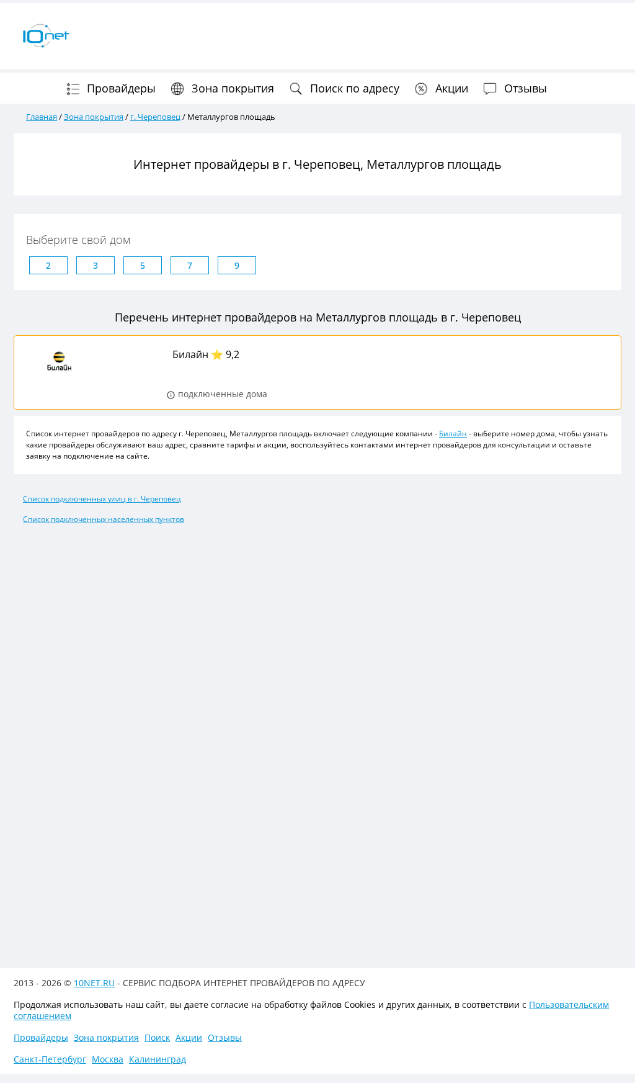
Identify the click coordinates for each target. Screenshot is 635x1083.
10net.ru (94, 983)
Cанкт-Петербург (50, 1059)
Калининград (157, 1059)
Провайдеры (120, 88)
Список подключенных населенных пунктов (103, 519)
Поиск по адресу (353, 88)
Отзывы (524, 88)
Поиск (157, 1037)
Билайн (190, 354)
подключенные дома (221, 395)
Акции (450, 88)
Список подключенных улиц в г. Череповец (102, 498)
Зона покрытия (231, 88)
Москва (107, 1059)
